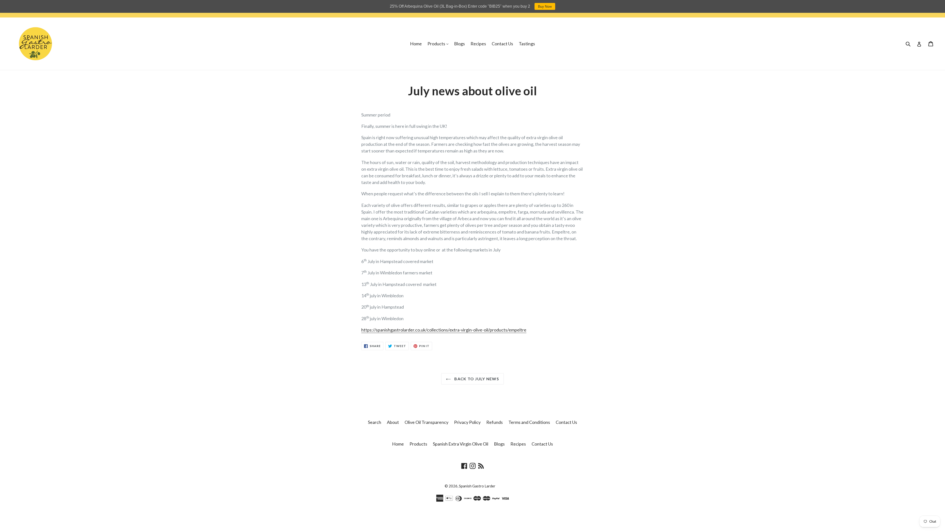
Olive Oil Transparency (426, 422)
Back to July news (476, 378)
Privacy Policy (467, 422)
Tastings (527, 43)
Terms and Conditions (529, 422)
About (393, 422)
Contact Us (502, 43)
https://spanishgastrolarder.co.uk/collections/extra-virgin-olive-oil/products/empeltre (443, 329)
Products (439, 43)
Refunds (494, 422)
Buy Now (545, 6)
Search (374, 422)
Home (416, 43)
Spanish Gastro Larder (477, 486)
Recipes (478, 43)
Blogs (459, 43)
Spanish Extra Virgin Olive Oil (460, 444)
